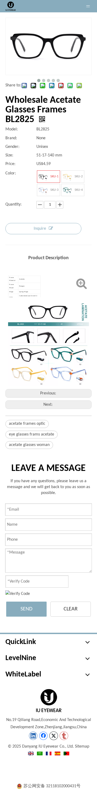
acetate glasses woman (29, 445)
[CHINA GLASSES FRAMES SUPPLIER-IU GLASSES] (48, 701)
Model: (11, 129)
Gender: (12, 147)
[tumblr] (64, 735)
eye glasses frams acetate (31, 434)
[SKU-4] (67, 190)
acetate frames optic (27, 424)
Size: (9, 155)
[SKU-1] (43, 176)
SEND (26, 609)
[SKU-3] (43, 190)
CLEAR (71, 609)
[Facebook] (43, 735)
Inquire (40, 228)
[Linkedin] (33, 735)
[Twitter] (53, 735)
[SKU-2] (67, 176)
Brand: (11, 138)
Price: (10, 164)
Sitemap (82, 746)
